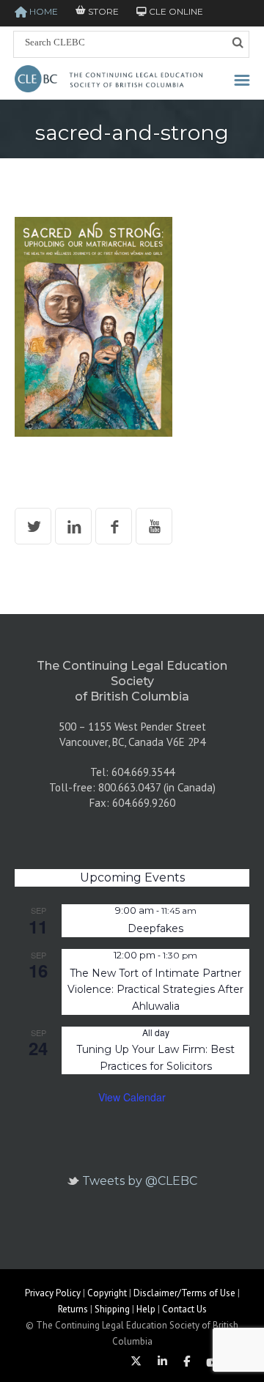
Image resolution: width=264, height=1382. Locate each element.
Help (145, 1309)
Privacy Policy (53, 1293)
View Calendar (132, 1097)
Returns (73, 1309)
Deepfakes (155, 928)
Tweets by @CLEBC (139, 1181)
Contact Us (184, 1309)
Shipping (112, 1309)
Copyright (107, 1293)
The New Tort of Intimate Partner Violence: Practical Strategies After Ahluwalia (155, 990)
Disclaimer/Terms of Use (184, 1293)
